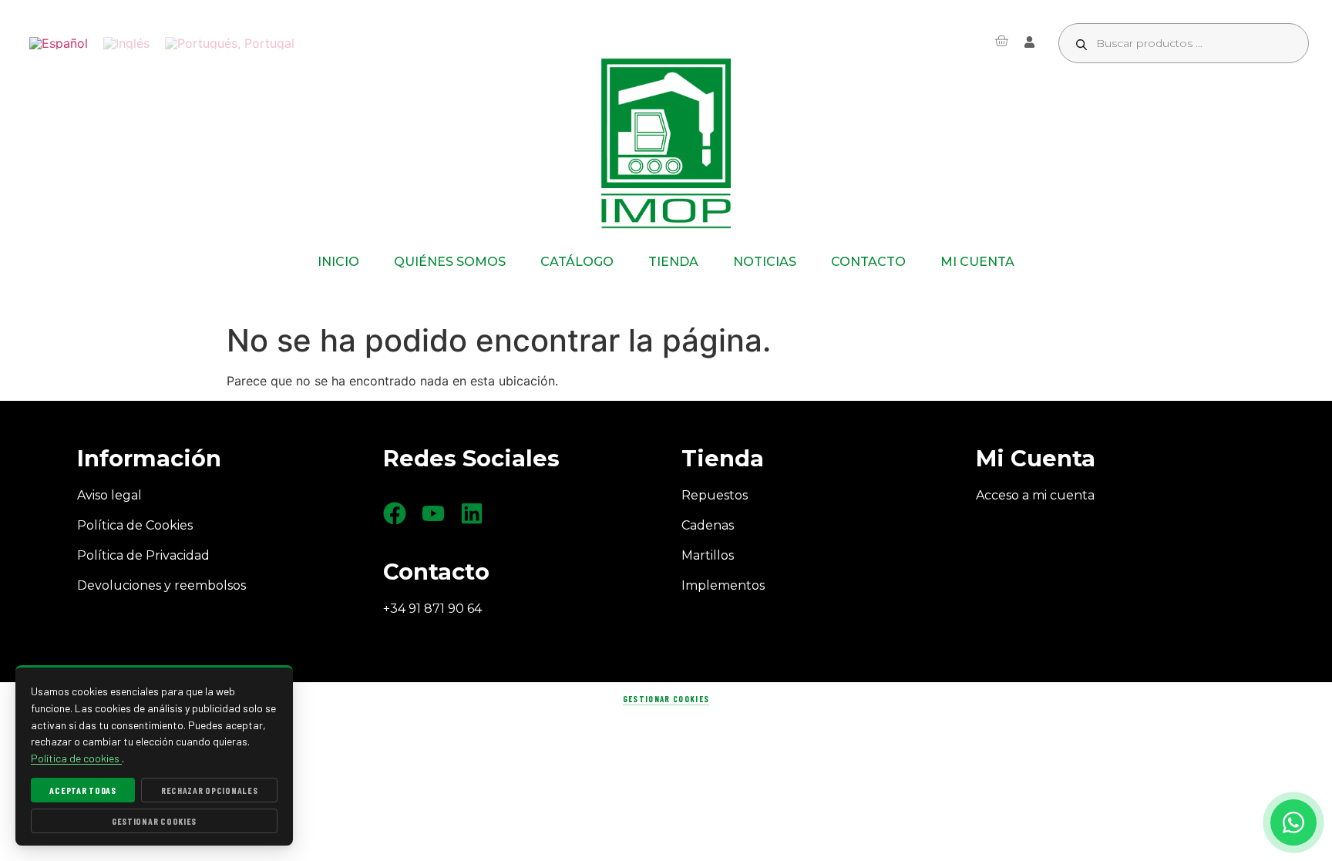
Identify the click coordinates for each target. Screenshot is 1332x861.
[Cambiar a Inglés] (126, 43)
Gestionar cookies (666, 699)
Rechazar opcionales (209, 790)
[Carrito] (1001, 41)
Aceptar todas (82, 790)
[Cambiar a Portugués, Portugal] (229, 43)
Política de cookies (76, 758)
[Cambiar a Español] (59, 43)
